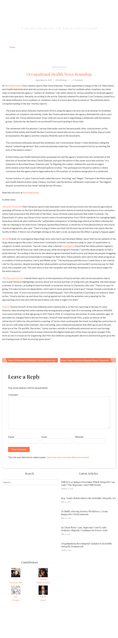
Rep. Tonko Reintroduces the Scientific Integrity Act (88, 498)
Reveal (5, 238)
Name (11, 436)
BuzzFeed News (13, 85)
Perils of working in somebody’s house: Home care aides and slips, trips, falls (33, 360)
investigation (68, 246)
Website (79, 436)
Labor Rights (59, 67)
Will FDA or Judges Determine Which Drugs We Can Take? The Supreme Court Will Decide (88, 483)
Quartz (5, 306)
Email (44, 436)
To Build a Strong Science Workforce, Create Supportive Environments (84, 513)
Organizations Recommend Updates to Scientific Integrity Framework (86, 545)
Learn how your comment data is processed (67, 457)
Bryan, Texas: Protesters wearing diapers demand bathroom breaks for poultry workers (88, 360)
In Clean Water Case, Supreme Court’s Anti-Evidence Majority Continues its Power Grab (84, 529)
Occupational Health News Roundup (59, 74)
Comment (13, 394)
